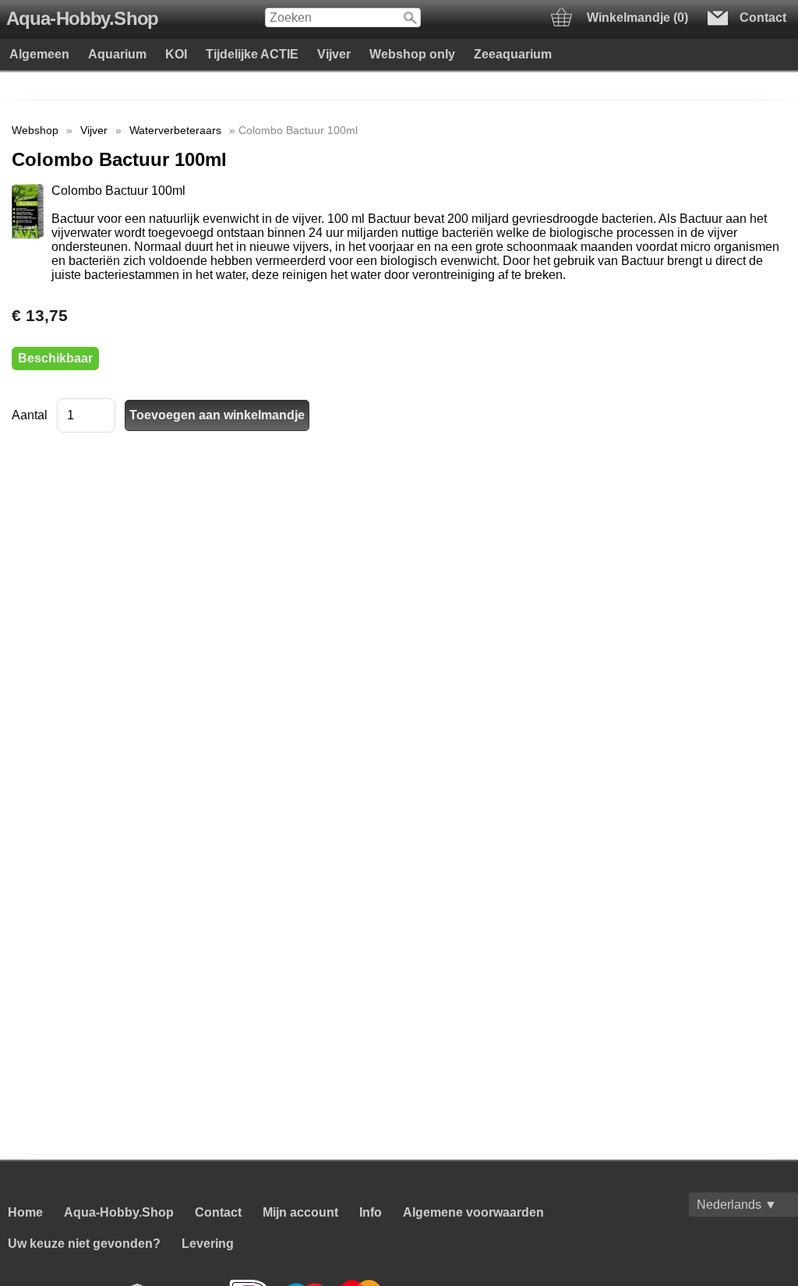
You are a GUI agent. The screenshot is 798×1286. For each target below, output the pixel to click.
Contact (218, 1212)
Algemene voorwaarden (473, 1212)
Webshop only (412, 54)
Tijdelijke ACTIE (252, 54)
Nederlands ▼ (737, 1204)
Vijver (334, 54)
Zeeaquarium (513, 54)
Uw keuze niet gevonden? (84, 1243)
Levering (208, 1243)
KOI (176, 54)
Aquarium (117, 54)
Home (25, 1212)
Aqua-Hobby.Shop (82, 19)
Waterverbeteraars (175, 130)
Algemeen (39, 54)
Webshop (35, 130)
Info (370, 1212)
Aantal (30, 415)
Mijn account (300, 1212)
